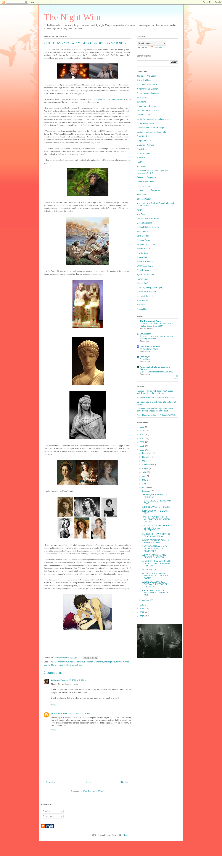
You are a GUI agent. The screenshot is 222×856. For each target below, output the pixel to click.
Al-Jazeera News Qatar (147, 84)
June (144, 476)
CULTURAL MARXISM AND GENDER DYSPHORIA (154, 556)
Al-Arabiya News (144, 80)
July (144, 472)
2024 (142, 434)
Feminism (88, 662)
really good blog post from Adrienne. (108, 99)
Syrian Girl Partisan (145, 274)
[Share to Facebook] (93, 657)
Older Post (124, 782)
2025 (142, 431)
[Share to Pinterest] (96, 657)
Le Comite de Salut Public (148, 218)
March (145, 487)
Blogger (126, 835)
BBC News (141, 102)
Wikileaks (141, 305)
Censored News (143, 115)
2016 (142, 616)
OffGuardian (145, 334)
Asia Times (142, 97)
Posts (47, 811)
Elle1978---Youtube (145, 153)
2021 (142, 446)
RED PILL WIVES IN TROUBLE (156, 507)
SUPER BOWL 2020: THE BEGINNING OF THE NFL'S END (155, 592)
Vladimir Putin (143, 300)
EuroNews (141, 158)
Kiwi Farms (141, 214)
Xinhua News (142, 309)
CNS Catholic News (145, 123)
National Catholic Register (148, 227)
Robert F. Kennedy (145, 261)
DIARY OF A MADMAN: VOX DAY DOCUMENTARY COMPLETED (154, 548)
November (147, 457)
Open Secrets (143, 236)
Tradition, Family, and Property (150, 287)
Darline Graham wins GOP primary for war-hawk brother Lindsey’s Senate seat (155, 409)
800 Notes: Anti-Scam (146, 76)
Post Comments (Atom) (93, 791)
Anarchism (62, 662)
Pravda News (142, 253)
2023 (142, 438)
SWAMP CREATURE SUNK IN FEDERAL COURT (155, 541)
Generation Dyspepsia (146, 177)
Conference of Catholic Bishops (150, 127)
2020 (142, 450)
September (147, 464)
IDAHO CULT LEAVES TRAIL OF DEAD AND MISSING (156, 535)
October (146, 461)
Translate (158, 47)
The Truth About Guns (150, 321)
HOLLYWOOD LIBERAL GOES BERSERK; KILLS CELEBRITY (155, 527)
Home (88, 782)
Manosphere (109, 662)
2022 (142, 442)
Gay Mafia (98, 662)
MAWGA (120, 662)
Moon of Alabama (144, 223)
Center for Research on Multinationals (153, 119)
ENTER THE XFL (149, 569)
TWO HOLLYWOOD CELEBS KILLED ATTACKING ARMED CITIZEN (156, 519)
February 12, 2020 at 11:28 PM (76, 713)
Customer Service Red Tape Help (151, 132)
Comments (49, 816)
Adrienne (55, 680)
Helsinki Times (143, 186)
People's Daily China (146, 244)
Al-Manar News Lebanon (147, 89)
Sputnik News (143, 270)
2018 (142, 608)
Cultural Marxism (75, 662)
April (144, 484)
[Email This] (84, 657)
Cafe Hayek (145, 357)
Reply (53, 704)
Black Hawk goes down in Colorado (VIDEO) (156, 415)
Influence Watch (144, 199)
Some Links (145, 359)
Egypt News (142, 149)
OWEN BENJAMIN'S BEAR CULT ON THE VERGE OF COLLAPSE (154, 584)
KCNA (139, 210)
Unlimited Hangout (145, 296)
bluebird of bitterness (150, 346)
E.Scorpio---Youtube (145, 145)
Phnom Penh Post (145, 248)
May (144, 480)
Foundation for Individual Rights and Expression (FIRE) (152, 172)
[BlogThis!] (87, 657)
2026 (142, 427)
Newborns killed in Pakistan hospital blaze (155, 397)
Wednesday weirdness (149, 349)
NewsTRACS (142, 231)
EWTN (139, 162)
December (147, 453)
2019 (142, 605)
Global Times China (145, 182)
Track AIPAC (142, 283)
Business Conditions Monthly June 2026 (156, 372)
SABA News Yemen (145, 266)
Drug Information (144, 140)
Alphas (54, 662)
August (145, 468)
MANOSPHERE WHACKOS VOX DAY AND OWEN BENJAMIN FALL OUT (156, 563)
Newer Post (51, 782)
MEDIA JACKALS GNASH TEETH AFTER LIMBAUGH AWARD (155, 575)
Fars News (141, 166)
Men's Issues (57, 665)
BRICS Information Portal (148, 110)
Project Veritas (143, 257)
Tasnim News (142, 279)
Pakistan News (143, 240)
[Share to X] (90, 657)
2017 (142, 612)
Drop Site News (143, 136)
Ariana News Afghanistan (148, 93)
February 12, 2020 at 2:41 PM (73, 680)
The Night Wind (73, 17)
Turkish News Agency (146, 292)
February (146, 491)
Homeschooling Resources (148, 190)
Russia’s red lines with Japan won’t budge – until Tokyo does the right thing (156, 392)
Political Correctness (73, 665)
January (146, 600)
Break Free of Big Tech (147, 106)
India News (141, 195)
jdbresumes (56, 713)
